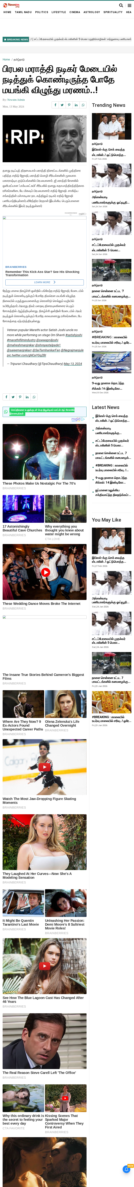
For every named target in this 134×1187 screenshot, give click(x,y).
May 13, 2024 (73, 364)
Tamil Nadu (23, 12)
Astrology (92, 12)
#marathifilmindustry (21, 340)
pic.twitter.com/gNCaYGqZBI (26, 355)
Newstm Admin (16, 99)
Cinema (74, 12)
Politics (41, 12)
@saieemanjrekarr (19, 350)
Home (7, 12)
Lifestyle (59, 12)
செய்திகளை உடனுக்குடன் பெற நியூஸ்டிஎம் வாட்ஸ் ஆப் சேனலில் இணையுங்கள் (42, 411)
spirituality (112, 12)
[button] (129, 6)
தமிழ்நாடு (19, 59)
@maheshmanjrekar (21, 345)
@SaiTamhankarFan (46, 350)
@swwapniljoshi (47, 340)
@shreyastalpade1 (48, 345)
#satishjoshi (73, 335)
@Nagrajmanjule (72, 350)
